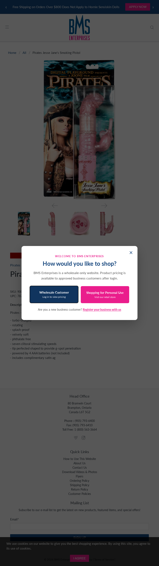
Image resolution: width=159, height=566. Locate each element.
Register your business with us (102, 309)
